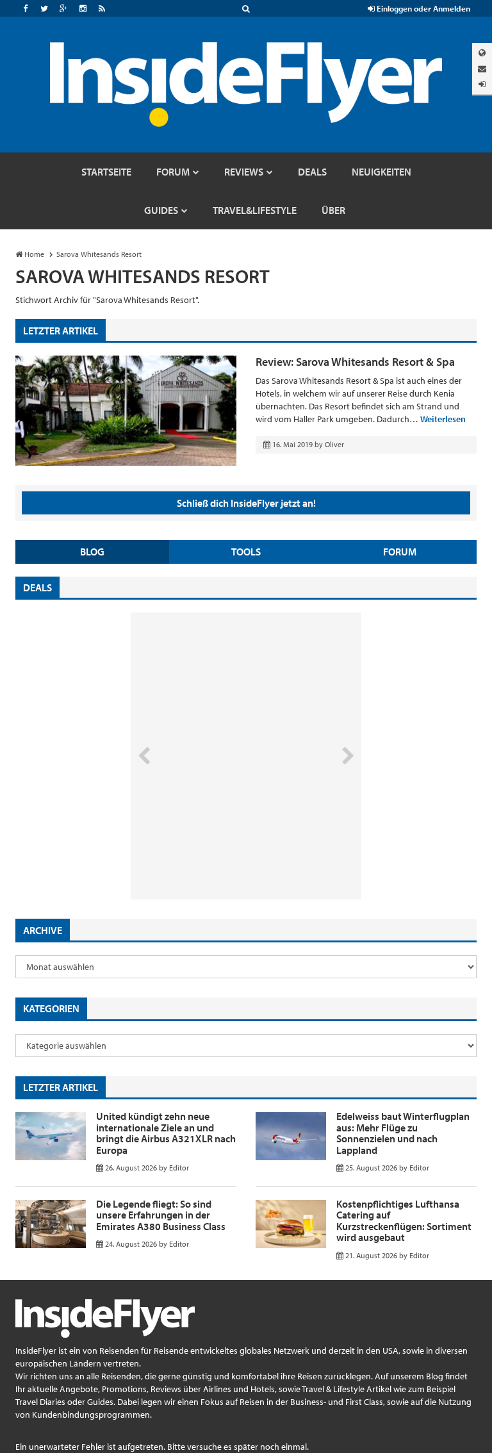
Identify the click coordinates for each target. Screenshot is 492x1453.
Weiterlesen (443, 419)
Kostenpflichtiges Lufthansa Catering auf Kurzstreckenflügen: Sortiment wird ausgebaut (404, 1220)
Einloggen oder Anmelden (422, 8)
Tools (246, 551)
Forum (399, 551)
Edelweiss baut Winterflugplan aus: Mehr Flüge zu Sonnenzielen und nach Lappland (403, 1133)
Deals (37, 587)
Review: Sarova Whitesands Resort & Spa (355, 361)
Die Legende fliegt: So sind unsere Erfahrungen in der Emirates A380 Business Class (161, 1215)
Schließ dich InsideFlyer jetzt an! (246, 503)
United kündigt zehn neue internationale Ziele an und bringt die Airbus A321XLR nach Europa (166, 1133)
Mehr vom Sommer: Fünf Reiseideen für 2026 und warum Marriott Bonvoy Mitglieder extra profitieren (224, 845)
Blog (92, 551)
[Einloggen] (482, 84)
